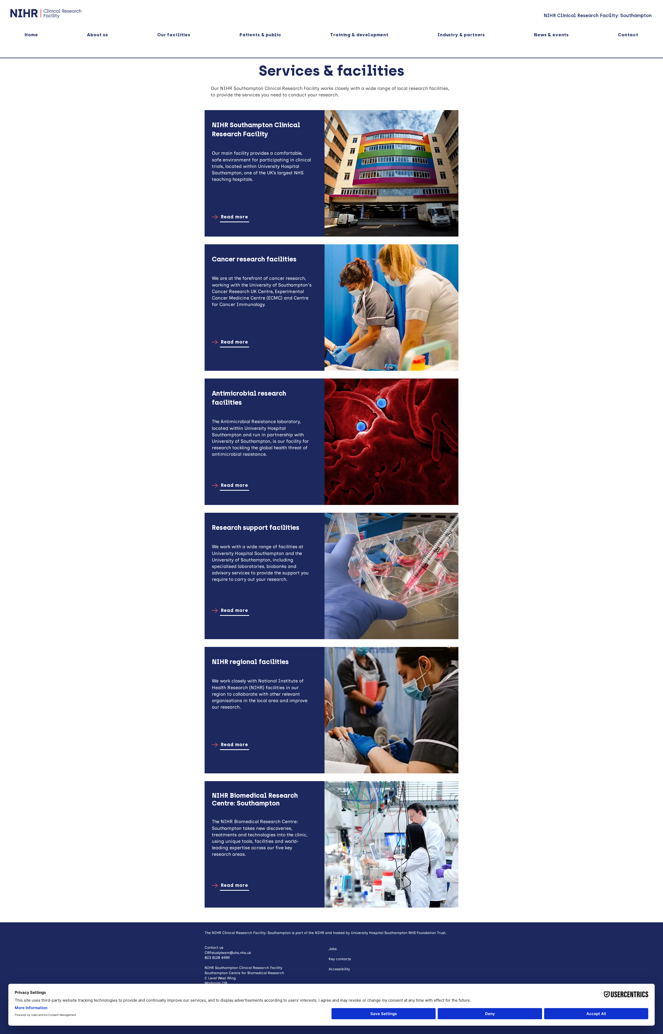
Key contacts (340, 959)
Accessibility (339, 969)
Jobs (333, 949)
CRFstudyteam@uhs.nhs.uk (228, 953)
